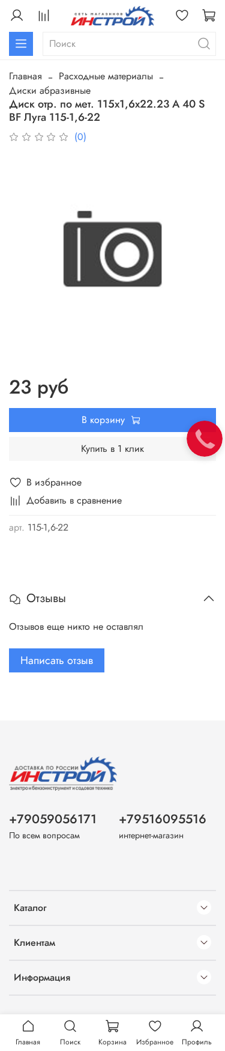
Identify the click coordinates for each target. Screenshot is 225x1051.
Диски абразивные (50, 90)
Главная (25, 76)
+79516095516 (162, 819)
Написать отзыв (56, 660)
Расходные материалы (106, 76)
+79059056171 (53, 819)
